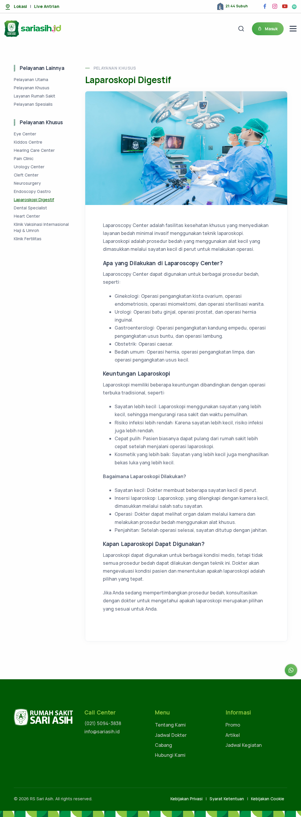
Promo (232, 725)
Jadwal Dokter (171, 735)
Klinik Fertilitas (27, 238)
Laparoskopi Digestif (34, 199)
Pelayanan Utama (31, 79)
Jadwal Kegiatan (243, 745)
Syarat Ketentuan (227, 798)
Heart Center (27, 216)
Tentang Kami (170, 725)
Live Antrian (46, 6)
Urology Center (29, 166)
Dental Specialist (30, 208)
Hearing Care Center (34, 150)
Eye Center (25, 134)
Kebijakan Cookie (267, 798)
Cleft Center (26, 175)
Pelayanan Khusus (114, 68)
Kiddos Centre (28, 142)
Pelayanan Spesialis (33, 104)
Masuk (271, 28)
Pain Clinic (24, 158)
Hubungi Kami (170, 755)
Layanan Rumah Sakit (34, 96)
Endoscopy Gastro (32, 191)
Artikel (232, 735)
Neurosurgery (27, 183)
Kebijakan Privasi (186, 798)
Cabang (163, 745)
